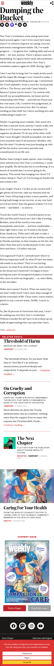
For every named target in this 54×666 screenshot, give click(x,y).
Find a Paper (14, 608)
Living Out (11, 329)
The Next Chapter (25, 440)
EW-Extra (22, 456)
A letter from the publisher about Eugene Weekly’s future (33, 450)
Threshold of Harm (22, 341)
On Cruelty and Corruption (18, 390)
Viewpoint (5, 21)
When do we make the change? (20, 345)
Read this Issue (39, 608)
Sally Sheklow (21, 21)
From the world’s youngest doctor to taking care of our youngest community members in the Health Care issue (26, 515)
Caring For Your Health (25, 507)
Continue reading (14, 424)
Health (7, 520)
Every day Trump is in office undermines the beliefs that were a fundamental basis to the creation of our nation (26, 400)
